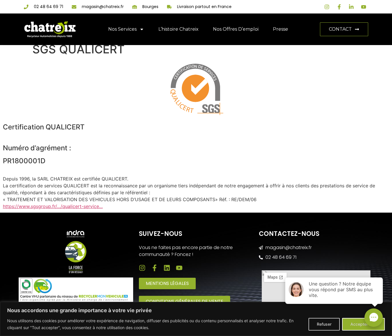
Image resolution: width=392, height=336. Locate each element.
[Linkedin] (167, 268)
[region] (196, 319)
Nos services (122, 29)
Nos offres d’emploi (236, 29)
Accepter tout (363, 324)
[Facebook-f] (154, 268)
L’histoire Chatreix (178, 29)
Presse (280, 29)
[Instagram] (142, 268)
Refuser (324, 324)
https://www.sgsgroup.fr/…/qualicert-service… (53, 206)
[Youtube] (179, 268)
